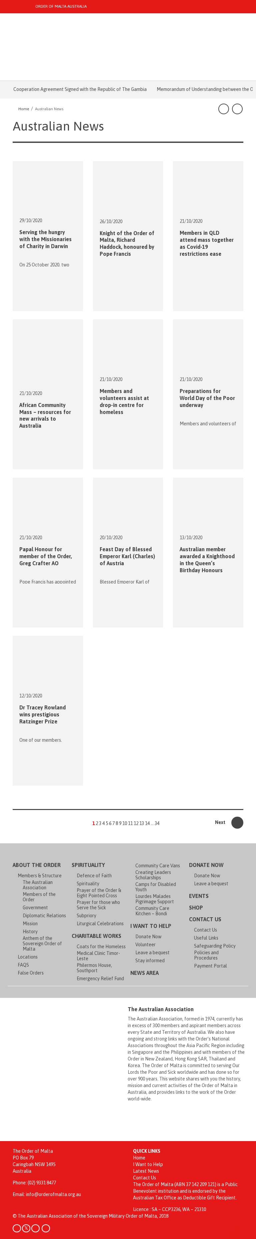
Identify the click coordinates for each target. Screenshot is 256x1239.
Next (220, 822)
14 (147, 823)
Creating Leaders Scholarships (153, 875)
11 (130, 823)
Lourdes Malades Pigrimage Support (154, 899)
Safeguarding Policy (215, 946)
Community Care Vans (157, 865)
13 (141, 823)
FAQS (23, 965)
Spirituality (88, 865)
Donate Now (148, 936)
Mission (30, 923)
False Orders (31, 973)
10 (124, 823)
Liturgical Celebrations (100, 923)
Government (35, 907)
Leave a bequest (152, 952)
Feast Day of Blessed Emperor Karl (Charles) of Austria (127, 556)
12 (136, 823)
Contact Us (205, 919)
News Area (144, 973)
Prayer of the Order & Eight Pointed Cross (99, 893)
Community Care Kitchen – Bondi (152, 911)
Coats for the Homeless (101, 946)
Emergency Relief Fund (100, 978)
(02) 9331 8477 (42, 1182)
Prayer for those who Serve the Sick (98, 905)
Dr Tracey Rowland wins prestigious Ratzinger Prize (42, 714)
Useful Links (206, 938)
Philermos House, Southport (94, 968)
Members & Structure (40, 875)
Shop (196, 907)
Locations (28, 957)
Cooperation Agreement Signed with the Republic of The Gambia (71, 89)
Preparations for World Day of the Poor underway (207, 398)
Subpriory (86, 915)
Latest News (146, 1171)
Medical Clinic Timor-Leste (98, 956)
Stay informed (150, 960)
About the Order (37, 865)
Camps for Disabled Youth (155, 887)
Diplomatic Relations (44, 915)
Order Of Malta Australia (61, 6)
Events (199, 896)
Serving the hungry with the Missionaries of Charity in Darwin (45, 239)
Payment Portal (210, 966)
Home (139, 1157)
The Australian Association (38, 885)
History (30, 931)
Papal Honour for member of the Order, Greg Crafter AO (45, 556)
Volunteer (145, 944)
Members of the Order (39, 897)
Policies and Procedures (206, 955)
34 (157, 823)
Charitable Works (96, 936)
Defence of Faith (94, 875)
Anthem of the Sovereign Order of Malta (42, 944)
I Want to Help (150, 926)
